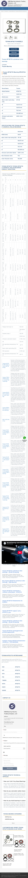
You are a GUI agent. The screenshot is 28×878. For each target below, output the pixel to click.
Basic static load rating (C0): (8, 101)
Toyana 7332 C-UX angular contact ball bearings (5, 432)
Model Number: (6, 91)
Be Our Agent (14, 55)
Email (4, 730)
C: (2, 107)
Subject (5, 740)
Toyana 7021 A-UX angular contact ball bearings (5, 471)
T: (2, 94)
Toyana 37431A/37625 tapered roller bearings (5, 519)
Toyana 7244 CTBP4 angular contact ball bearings (5, 498)
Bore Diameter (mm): (7, 155)
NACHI (4, 687)
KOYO (3, 683)
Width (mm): (5, 97)
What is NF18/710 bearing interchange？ (14, 46)
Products (6, 11)
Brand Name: (5, 88)
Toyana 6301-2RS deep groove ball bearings (5, 531)
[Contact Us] (24, 439)
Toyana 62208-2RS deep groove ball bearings (5, 365)
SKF (3, 670)
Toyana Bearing (12, 11)
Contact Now (14, 49)
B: (2, 104)
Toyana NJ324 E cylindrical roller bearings (5, 459)
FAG (3, 677)
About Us (3, 873)
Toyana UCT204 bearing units (5, 509)
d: (2, 110)
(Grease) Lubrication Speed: (7, 117)
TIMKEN (4, 680)
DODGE (4, 690)
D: (2, 113)
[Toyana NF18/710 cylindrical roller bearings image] (14, 26)
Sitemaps (18, 873)
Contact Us (8, 873)
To (4, 735)
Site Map (14, 873)
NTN (3, 673)
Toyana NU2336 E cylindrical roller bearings (5, 394)
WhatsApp (14, 52)
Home (2, 11)
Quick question (7, 746)
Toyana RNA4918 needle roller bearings (5, 409)
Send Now (10, 768)
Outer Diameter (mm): (7, 158)
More (13, 823)
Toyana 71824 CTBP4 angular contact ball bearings (5, 379)
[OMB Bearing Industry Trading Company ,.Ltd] (4, 3)
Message (5, 755)
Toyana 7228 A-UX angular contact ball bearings (5, 485)
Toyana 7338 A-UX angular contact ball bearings (5, 446)
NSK (3, 667)
